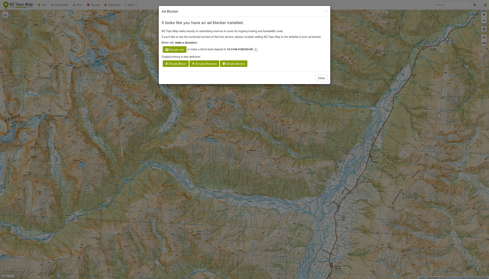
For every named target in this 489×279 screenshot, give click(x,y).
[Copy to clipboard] (255, 49)
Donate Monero (235, 64)
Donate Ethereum (206, 64)
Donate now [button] (176, 49)
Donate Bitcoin (177, 64)
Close (321, 78)
